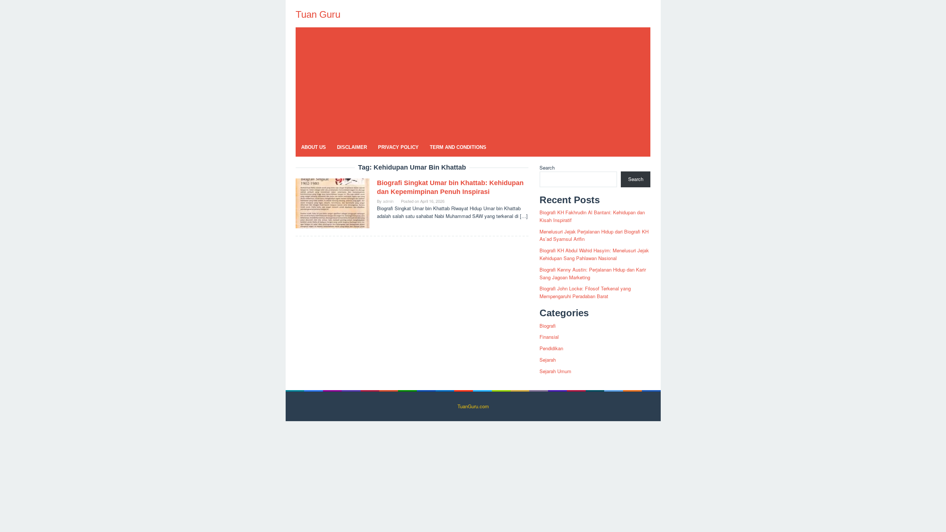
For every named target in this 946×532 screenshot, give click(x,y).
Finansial (549, 336)
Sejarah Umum (555, 371)
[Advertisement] (473, 82)
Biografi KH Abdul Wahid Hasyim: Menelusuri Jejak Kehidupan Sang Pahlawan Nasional (594, 254)
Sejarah (548, 359)
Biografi (548, 325)
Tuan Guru (318, 14)
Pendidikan (551, 348)
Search (547, 167)
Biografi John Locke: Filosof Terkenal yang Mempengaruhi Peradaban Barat (585, 292)
